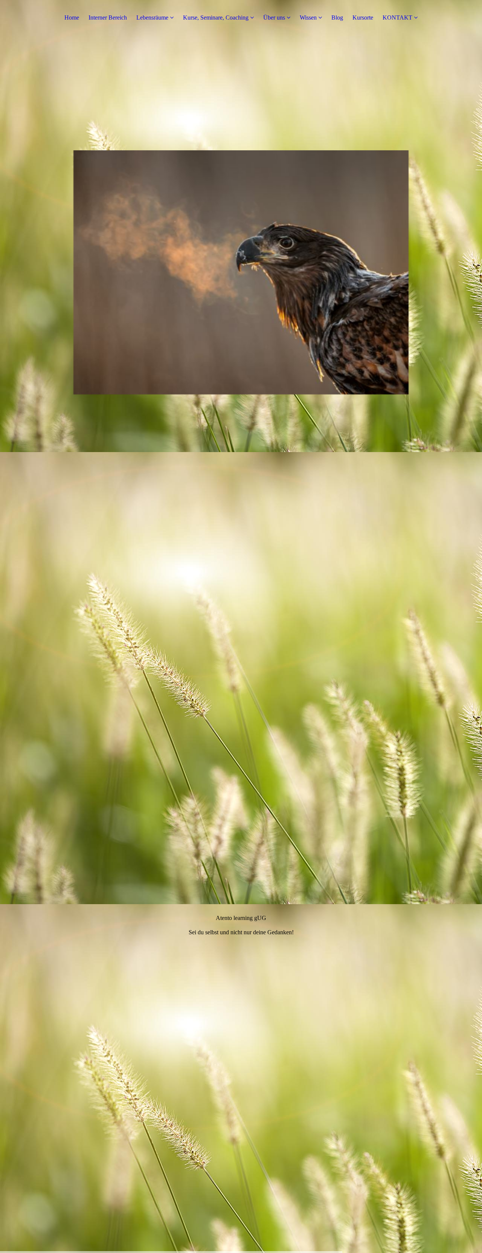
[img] (241, 626)
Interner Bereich (107, 17)
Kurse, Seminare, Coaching (216, 17)
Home (71, 17)
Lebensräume (152, 17)
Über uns (274, 17)
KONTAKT (397, 17)
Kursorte (362, 17)
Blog (337, 17)
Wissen (308, 17)
